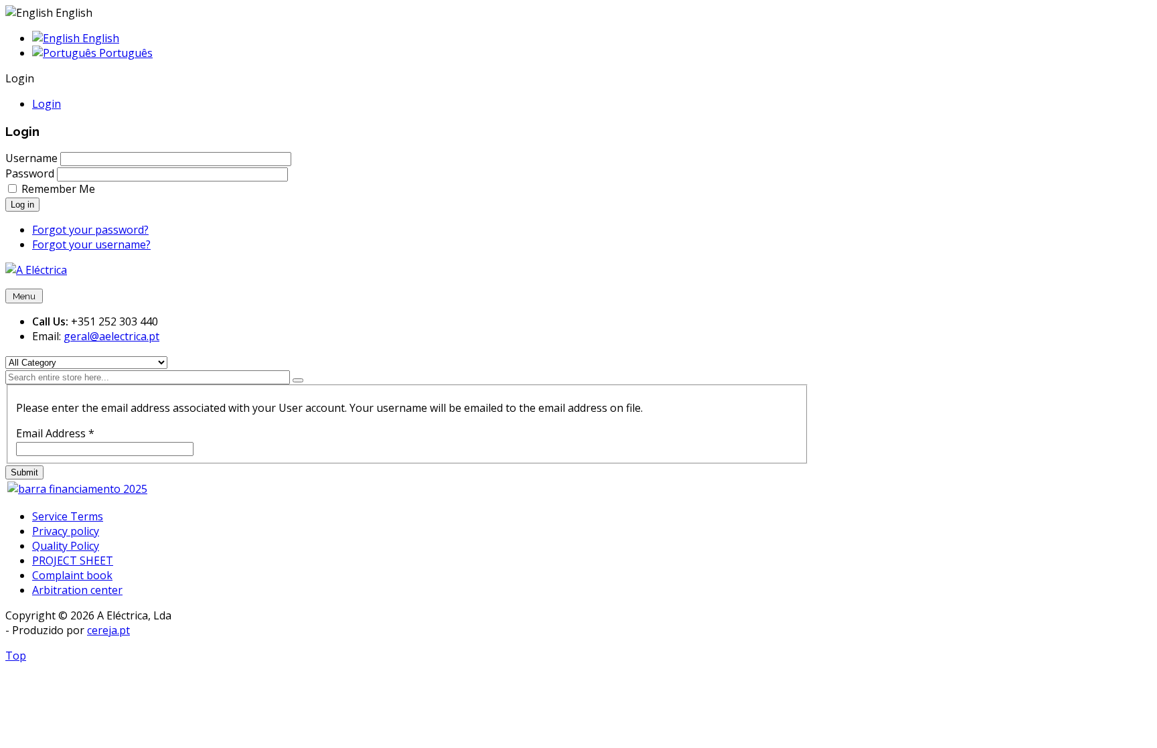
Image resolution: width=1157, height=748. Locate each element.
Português (124, 53)
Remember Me (58, 188)
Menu (24, 296)
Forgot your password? (90, 229)
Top (15, 655)
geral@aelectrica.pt (111, 336)
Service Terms (67, 516)
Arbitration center (77, 590)
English (99, 38)
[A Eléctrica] (36, 270)
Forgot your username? (91, 244)
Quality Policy (65, 545)
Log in (22, 205)
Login (46, 103)
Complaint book (72, 575)
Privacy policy (65, 531)
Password (29, 173)
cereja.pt (108, 630)
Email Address (55, 433)
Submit (24, 472)
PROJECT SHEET (72, 560)
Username (31, 158)
